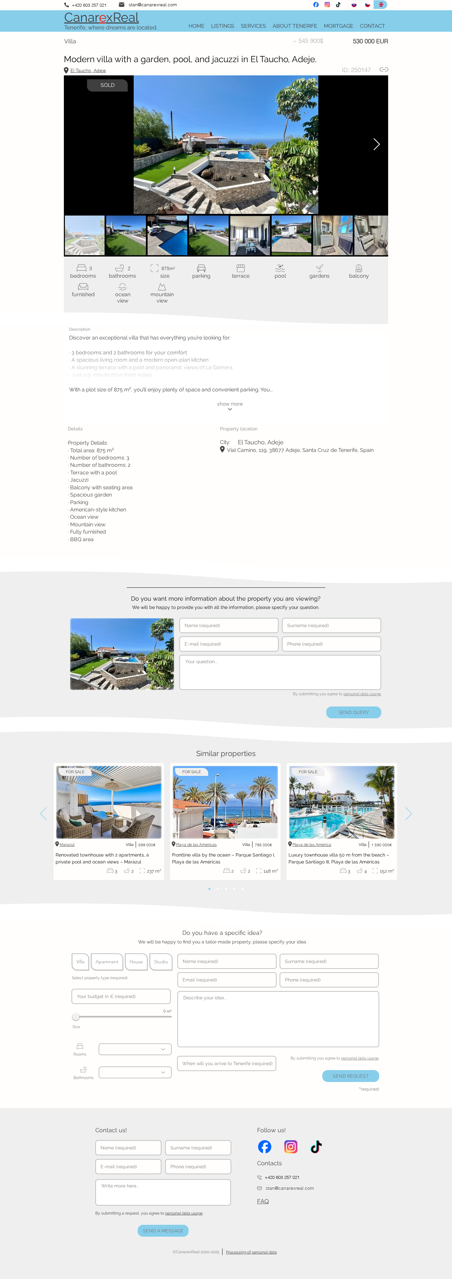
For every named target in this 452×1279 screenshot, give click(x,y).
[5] (243, 889)
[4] (234, 889)
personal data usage (362, 694)
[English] (380, 4)
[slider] (75, 1017)
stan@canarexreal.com (153, 5)
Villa (80, 962)
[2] (218, 889)
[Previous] (43, 814)
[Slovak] (353, 4)
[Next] (408, 814)
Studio (161, 962)
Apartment (107, 962)
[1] (209, 889)
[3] (226, 889)
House (136, 962)
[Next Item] (377, 144)
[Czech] (367, 4)
